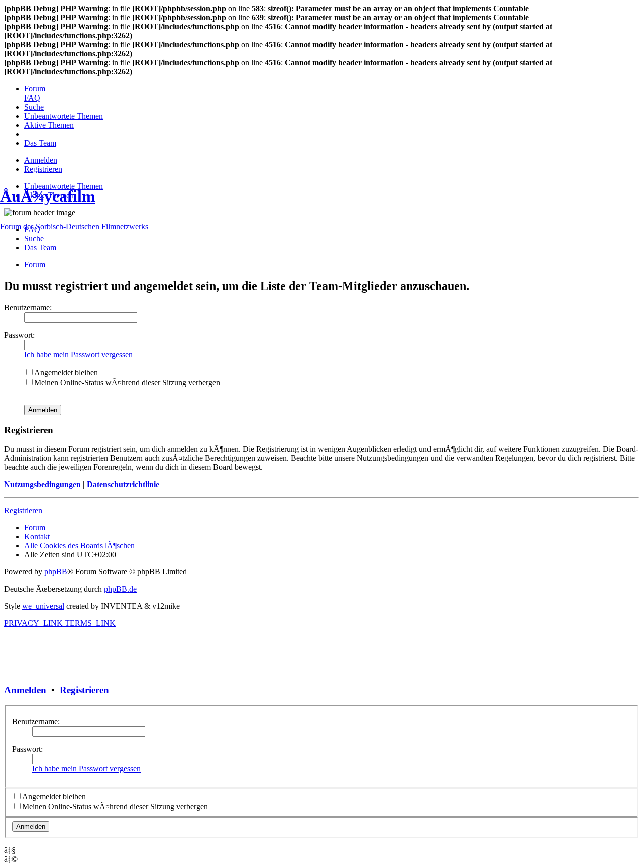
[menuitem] (34, 88)
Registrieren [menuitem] (43, 169)
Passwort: (27, 749)
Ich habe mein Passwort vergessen (86, 768)
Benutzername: (36, 721)
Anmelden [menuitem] (40, 160)
